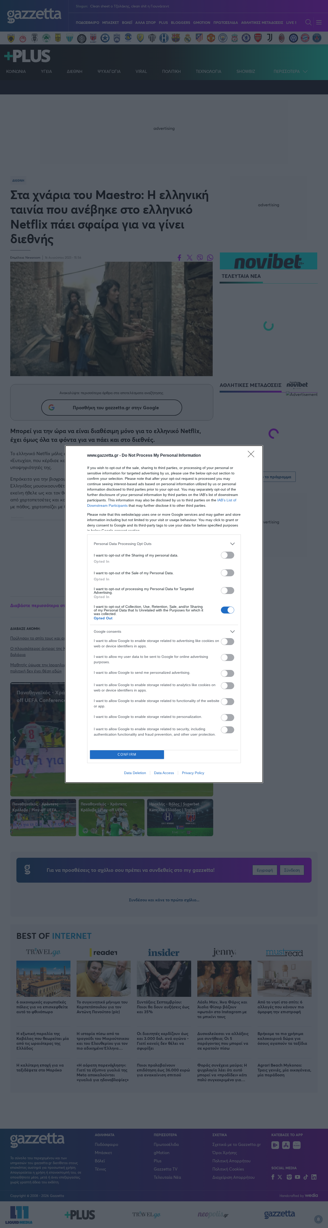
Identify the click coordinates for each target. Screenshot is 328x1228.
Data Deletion (135, 773)
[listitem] (164, 544)
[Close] (253, 456)
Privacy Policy (193, 773)
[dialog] (164, 614)
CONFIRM (127, 754)
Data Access (164, 773)
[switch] (227, 555)
